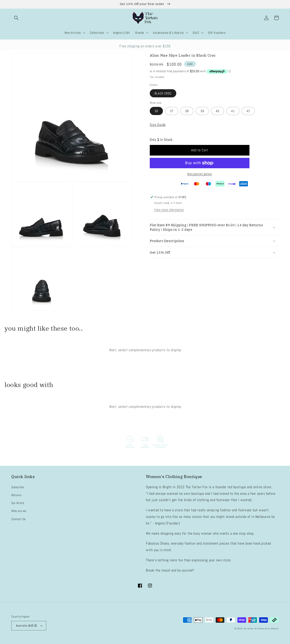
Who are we (18, 511)
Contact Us (18, 519)
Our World (17, 503)
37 (172, 111)
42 (248, 111)
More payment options (199, 174)
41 (233, 111)
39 (202, 111)
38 (187, 111)
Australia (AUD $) (26, 625)
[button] (16, 18)
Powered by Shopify (268, 628)
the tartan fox (250, 628)
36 (156, 111)
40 (217, 111)
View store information (169, 210)
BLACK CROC (163, 93)
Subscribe (17, 487)
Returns (16, 495)
